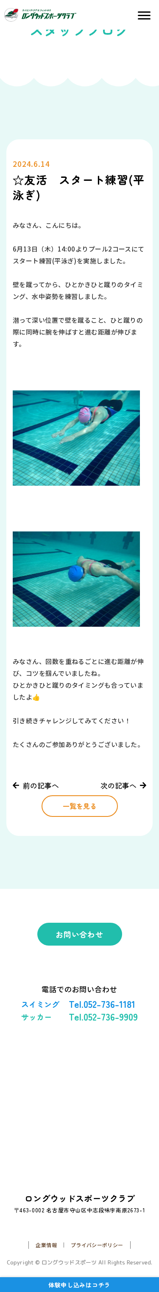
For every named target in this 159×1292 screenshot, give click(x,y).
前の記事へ (41, 785)
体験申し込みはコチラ (79, 1285)
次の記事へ (118, 785)
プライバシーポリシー (97, 1245)
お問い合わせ (79, 934)
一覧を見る (80, 806)
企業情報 (46, 1245)
